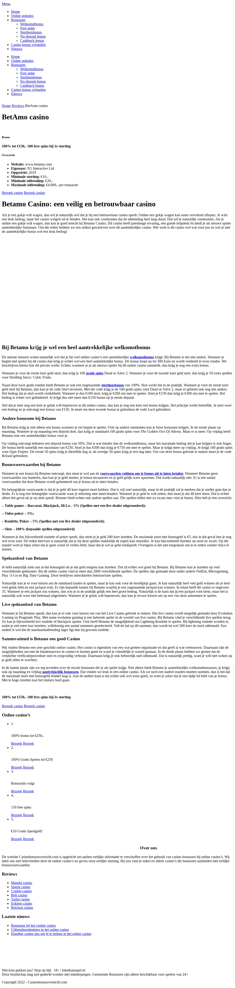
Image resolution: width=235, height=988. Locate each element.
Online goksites (22, 16)
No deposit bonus (33, 36)
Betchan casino (22, 907)
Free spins (27, 28)
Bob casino (19, 895)
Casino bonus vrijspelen (28, 45)
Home (15, 12)
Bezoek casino (12, 193)
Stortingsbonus (31, 32)
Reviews (18, 106)
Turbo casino (20, 899)
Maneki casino (21, 883)
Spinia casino (20, 887)
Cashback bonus (32, 40)
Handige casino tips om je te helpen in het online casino (51, 934)
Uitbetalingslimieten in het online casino (40, 930)
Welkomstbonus (31, 24)
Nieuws (16, 49)
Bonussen (18, 20)
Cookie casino (21, 891)
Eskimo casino (21, 903)
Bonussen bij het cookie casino (33, 925)
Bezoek (16, 743)
